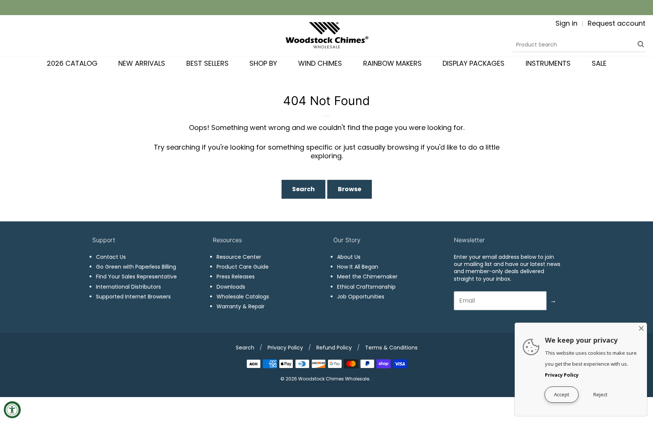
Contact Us (111, 257)
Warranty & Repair (241, 306)
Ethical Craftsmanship (366, 287)
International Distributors (128, 287)
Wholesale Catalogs (243, 296)
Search (303, 189)
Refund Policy (334, 347)
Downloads (231, 287)
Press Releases (236, 276)
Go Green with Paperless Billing (136, 267)
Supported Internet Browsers (133, 296)
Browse (349, 189)
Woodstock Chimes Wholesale (333, 379)
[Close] (641, 328)
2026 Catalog (72, 63)
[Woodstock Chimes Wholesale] (327, 35)
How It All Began (357, 267)
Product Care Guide (243, 267)
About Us (349, 257)
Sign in (566, 23)
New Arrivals (141, 63)
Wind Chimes (320, 63)
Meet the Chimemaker (367, 276)
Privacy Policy (285, 347)
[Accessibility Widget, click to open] (12, 409)
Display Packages (473, 63)
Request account (616, 23)
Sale (599, 63)
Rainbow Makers (392, 63)
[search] (639, 44)
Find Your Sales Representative (136, 276)
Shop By (263, 63)
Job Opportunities (360, 296)
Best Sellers (207, 63)
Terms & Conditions (391, 347)
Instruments (548, 63)
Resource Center (239, 257)
